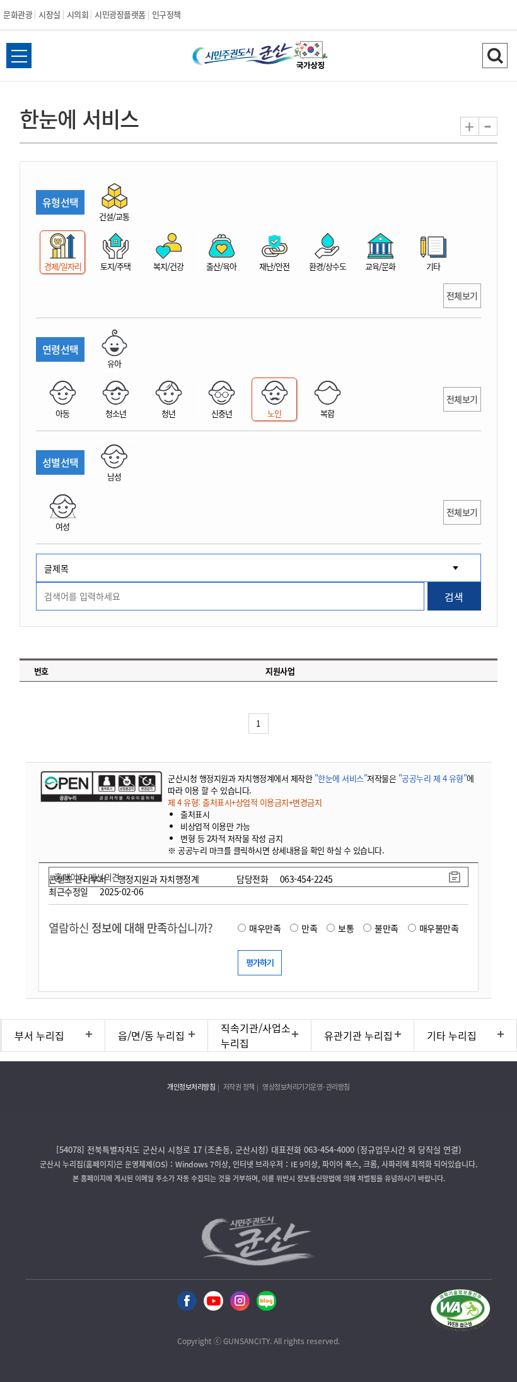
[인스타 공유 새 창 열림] (240, 1301)
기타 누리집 (452, 1035)
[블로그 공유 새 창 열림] (266, 1301)
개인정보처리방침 (191, 1086)
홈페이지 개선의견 (87, 877)
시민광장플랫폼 (120, 14)
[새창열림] (310, 57)
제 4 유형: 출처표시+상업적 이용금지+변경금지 (245, 802)
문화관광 (17, 14)
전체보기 (462, 295)
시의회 (78, 14)
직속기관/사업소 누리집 (256, 1035)
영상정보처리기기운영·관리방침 (306, 1086)
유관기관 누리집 (358, 1035)
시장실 (49, 14)
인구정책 (166, 14)
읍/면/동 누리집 (151, 1035)
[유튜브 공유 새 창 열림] (213, 1301)
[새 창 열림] (100, 786)
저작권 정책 (239, 1086)
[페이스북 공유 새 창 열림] (187, 1301)
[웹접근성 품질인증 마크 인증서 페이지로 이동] (460, 1312)
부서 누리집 (39, 1035)
